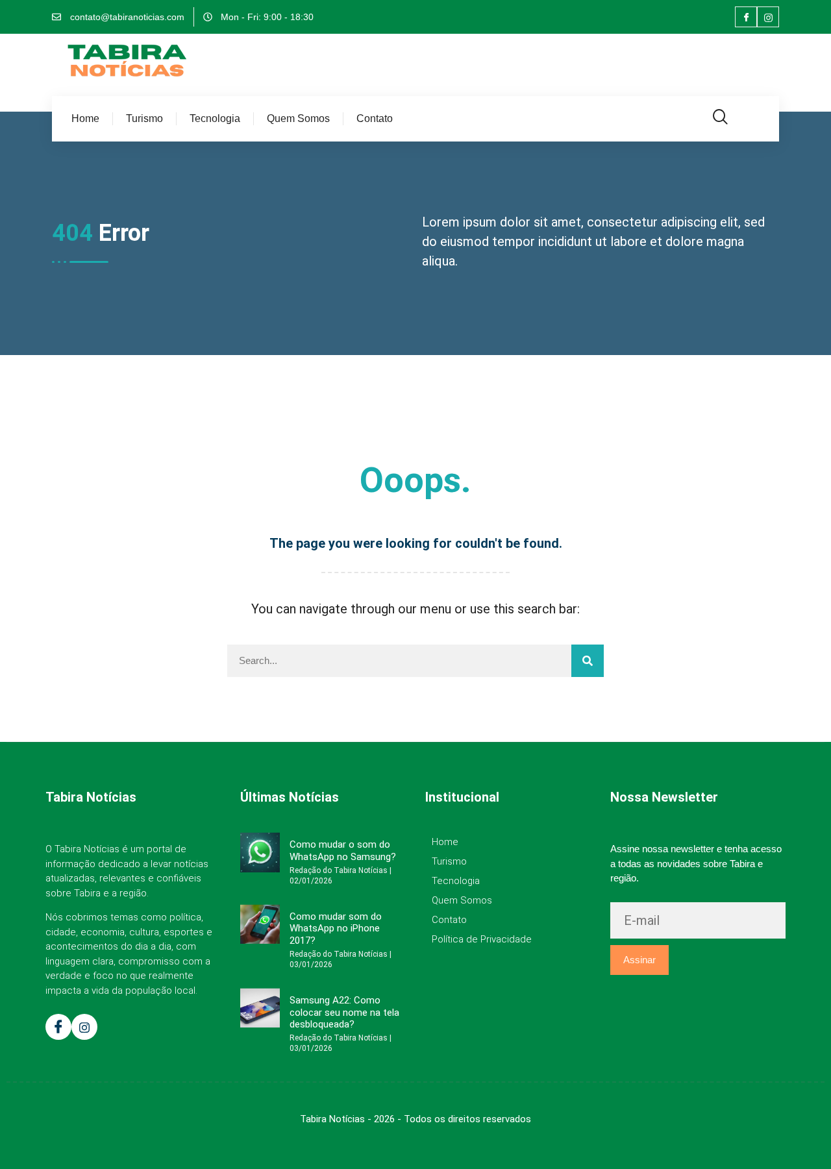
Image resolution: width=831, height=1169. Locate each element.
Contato (374, 118)
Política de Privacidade (482, 939)
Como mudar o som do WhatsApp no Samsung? (343, 850)
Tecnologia (215, 118)
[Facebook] (746, 16)
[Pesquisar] (587, 661)
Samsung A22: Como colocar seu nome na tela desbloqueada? (344, 1012)
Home (85, 118)
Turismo (144, 118)
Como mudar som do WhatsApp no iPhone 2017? (336, 928)
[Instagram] (768, 16)
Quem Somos (298, 118)
